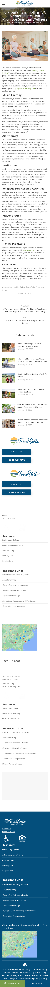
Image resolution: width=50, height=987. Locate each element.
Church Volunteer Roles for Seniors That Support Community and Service (32, 405)
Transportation (13, 606)
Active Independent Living (12, 545)
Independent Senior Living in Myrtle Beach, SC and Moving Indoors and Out (32, 360)
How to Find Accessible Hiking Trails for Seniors (32, 375)
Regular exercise (29, 250)
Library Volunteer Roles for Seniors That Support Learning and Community (32, 421)
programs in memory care (25, 88)
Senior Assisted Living (11, 713)
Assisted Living (8, 550)
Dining (9, 580)
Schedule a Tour (8, 518)
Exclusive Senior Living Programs (15, 574)
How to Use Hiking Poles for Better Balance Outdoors (30, 390)
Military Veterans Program (12, 764)
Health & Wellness (14, 748)
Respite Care (7, 561)
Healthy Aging (19, 287)
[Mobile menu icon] (3, 3)
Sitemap (43, 978)
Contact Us (6, 515)
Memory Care (7, 556)
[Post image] (9, 348)
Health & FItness (14, 590)
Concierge (11, 595)
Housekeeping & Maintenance (19, 601)
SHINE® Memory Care (11, 718)
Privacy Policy (17, 975)
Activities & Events (15, 585)
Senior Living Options (10, 540)
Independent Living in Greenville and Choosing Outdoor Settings (30, 345)
